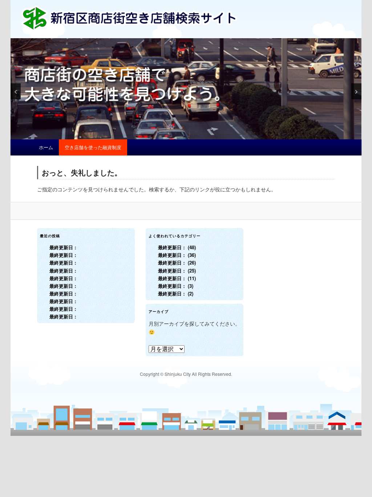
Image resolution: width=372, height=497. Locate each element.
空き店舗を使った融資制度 (93, 147)
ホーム (46, 147)
